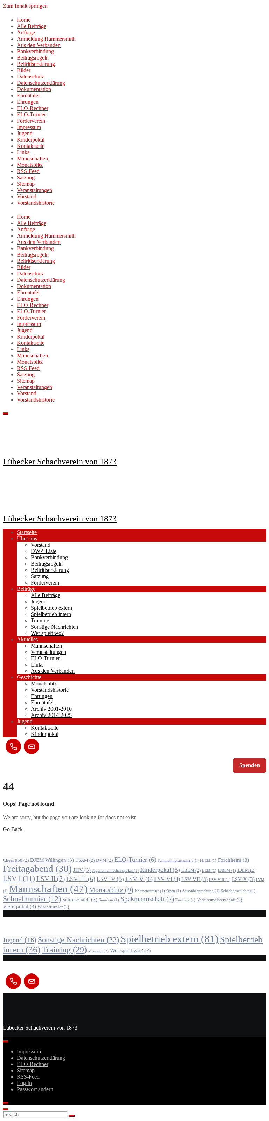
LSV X (243, 879)
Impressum (29, 127)
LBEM (191, 870)
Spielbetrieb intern (51, 614)
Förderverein (31, 121)
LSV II (50, 878)
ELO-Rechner (32, 108)
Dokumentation (34, 89)
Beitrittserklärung (36, 64)
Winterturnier (53, 906)
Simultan (109, 900)
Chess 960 (16, 860)
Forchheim (233, 860)
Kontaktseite (30, 146)
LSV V (139, 878)
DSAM (85, 860)
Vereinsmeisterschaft (219, 899)
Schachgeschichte (238, 891)
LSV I (19, 878)
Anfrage (26, 32)
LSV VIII (219, 880)
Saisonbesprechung (201, 891)
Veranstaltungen (34, 190)
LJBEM (227, 871)
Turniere (185, 900)
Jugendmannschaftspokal (115, 871)
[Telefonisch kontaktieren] (13, 746)
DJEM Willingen (52, 860)
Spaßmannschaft (147, 899)
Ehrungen (28, 102)
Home (23, 20)
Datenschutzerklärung (41, 83)
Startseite (27, 532)
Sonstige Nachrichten (54, 627)
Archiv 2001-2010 (51, 709)
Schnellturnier (32, 899)
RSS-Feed (28, 171)
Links (23, 152)
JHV (82, 870)
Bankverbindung (35, 51)
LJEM (246, 870)
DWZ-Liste (43, 551)
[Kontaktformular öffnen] (31, 746)
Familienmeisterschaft (178, 860)
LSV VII (194, 879)
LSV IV (110, 879)
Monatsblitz (30, 165)
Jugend (25, 133)
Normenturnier (150, 891)
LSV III (80, 878)
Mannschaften (32, 159)
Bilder (23, 70)
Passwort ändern (35, 1089)
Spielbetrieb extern (51, 608)
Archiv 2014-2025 (51, 715)
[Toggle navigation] (5, 413)
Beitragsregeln (33, 58)
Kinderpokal (30, 140)
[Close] (5, 1103)
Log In (24, 1083)
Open (173, 891)
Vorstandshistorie (36, 203)
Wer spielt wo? (47, 633)
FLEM (208, 860)
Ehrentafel (28, 95)
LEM (209, 871)
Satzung (26, 177)
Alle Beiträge (31, 26)
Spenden (249, 765)
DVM (104, 860)
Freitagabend (37, 868)
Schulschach (79, 899)
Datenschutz (30, 77)
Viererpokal (19, 906)
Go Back (13, 829)
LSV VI (167, 879)
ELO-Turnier (31, 114)
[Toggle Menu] (5, 1041)
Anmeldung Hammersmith (46, 39)
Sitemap (26, 184)
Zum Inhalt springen (25, 6)
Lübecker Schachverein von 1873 (60, 461)
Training (40, 620)
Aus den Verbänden (39, 45)
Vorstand (26, 196)
